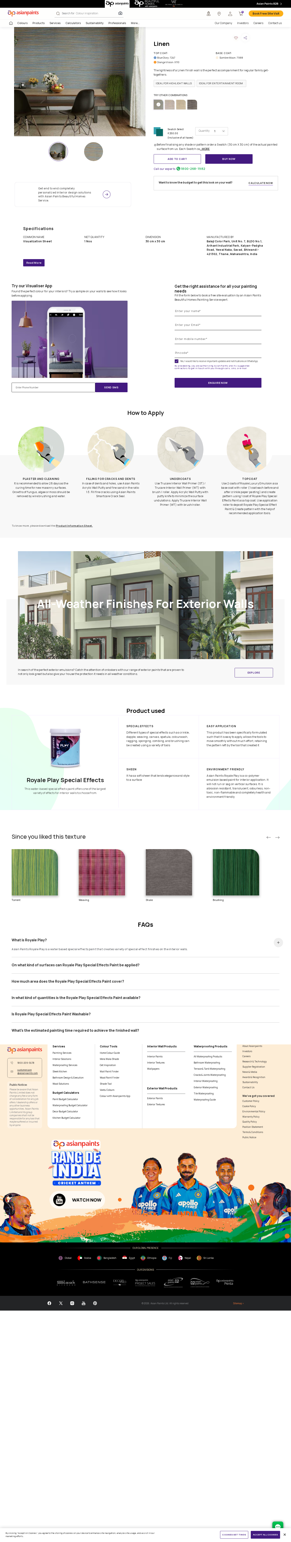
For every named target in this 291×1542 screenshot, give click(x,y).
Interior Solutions (62, 1059)
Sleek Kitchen (60, 1071)
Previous (268, 837)
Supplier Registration (253, 1066)
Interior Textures (156, 1062)
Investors (242, 23)
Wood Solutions (61, 1083)
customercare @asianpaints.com (27, 1071)
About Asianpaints (252, 1046)
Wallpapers (153, 1068)
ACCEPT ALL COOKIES (265, 1534)
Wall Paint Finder (109, 1071)
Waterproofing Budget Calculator (70, 1105)
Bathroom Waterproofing (207, 1062)
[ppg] (173, 1282)
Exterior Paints (155, 1098)
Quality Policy (249, 1121)
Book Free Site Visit (266, 13)
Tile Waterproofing (204, 1093)
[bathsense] (94, 1282)
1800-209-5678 (25, 1062)
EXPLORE (254, 672)
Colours (22, 23)
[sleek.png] (66, 1282)
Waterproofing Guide (205, 1099)
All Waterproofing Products (208, 1056)
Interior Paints (155, 1056)
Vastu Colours (107, 1089)
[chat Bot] (277, 1527)
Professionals (117, 23)
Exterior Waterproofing (206, 1087)
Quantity (204, 131)
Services (55, 23)
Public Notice (249, 1137)
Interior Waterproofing (206, 1081)
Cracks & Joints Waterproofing (210, 1074)
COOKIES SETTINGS (234, 1534)
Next (277, 837)
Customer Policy (250, 1101)
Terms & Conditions (252, 1132)
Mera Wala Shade (109, 1059)
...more (205, 149)
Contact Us (248, 1087)
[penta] (225, 1282)
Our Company (223, 23)
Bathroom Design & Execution (68, 1077)
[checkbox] (176, 361)
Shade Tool (106, 1083)
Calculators (73, 23)
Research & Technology (254, 1061)
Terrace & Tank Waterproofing (209, 1068)
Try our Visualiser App (32, 286)
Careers (258, 23)
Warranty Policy (250, 1116)
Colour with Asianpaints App (115, 1096)
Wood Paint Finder (109, 1077)
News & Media (249, 1071)
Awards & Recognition (253, 1077)
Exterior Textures (156, 1104)
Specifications (38, 228)
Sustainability (94, 23)
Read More (34, 262)
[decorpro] (119, 1283)
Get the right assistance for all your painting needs (216, 289)
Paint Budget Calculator (65, 1099)
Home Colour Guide (110, 1052)
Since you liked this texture (49, 836)
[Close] (285, 1534)
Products (39, 23)
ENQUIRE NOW (218, 382)
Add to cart (177, 159)
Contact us (275, 23)
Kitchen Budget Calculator (66, 1117)
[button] (230, 13)
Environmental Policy (253, 1111)
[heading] (174, 83)
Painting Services (62, 1052)
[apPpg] (200, 1282)
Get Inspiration (108, 1065)
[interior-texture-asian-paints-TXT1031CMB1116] (93, 151)
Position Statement (252, 1126)
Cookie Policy (249, 1106)
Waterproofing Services (65, 1065)
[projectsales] (145, 1282)
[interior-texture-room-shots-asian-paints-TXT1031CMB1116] (80, 81)
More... (135, 23)
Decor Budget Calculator (65, 1111)
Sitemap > (238, 1303)
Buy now (229, 159)
